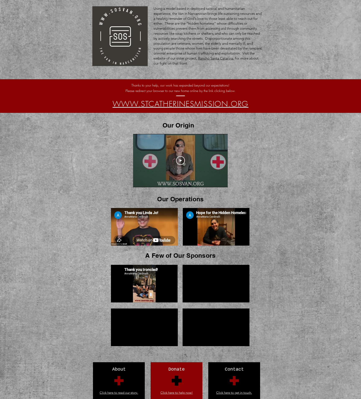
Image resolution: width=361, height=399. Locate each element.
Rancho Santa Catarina (215, 58)
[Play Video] (180, 160)
